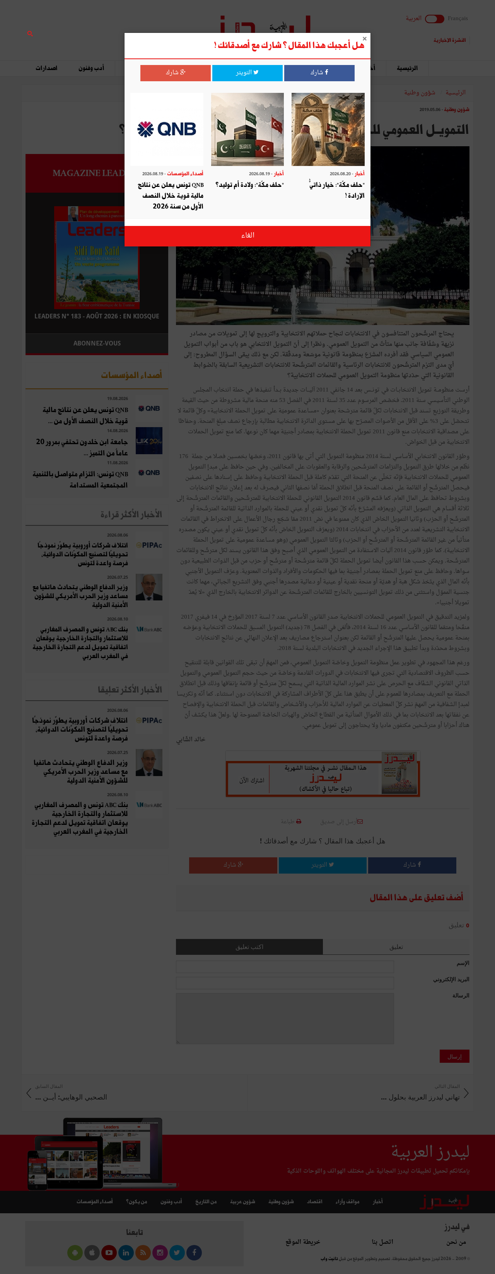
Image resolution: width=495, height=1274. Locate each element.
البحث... (164, 26)
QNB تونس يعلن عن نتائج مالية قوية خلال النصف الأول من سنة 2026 (170, 196)
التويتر (244, 73)
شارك (318, 73)
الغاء (247, 236)
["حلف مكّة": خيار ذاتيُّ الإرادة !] (328, 130)
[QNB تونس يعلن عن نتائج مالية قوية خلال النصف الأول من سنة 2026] (166, 130)
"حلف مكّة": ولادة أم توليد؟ (249, 185)
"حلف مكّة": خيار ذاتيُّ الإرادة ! (337, 190)
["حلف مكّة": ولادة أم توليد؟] (247, 130)
